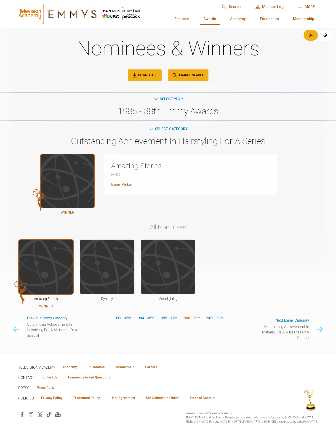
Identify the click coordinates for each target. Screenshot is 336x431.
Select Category (171, 129)
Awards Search (191, 75)
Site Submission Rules (162, 398)
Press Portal (46, 387)
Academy (238, 19)
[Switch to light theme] (311, 35)
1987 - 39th (214, 318)
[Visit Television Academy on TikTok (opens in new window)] (49, 414)
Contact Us (49, 377)
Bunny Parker (121, 184)
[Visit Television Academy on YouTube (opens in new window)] (58, 414)
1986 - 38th (191, 318)
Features (181, 19)
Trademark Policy (86, 398)
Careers (151, 367)
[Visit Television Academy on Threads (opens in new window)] (40, 414)
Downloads (147, 75)
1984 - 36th (145, 318)
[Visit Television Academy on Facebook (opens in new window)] (22, 414)
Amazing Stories (136, 165)
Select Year (171, 99)
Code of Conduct (202, 398)
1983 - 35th (122, 318)
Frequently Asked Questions (89, 377)
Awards (209, 19)
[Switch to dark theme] (325, 35)
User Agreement (123, 398)
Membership (303, 19)
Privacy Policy (51, 398)
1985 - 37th (168, 318)
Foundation (269, 19)
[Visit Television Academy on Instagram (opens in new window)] (31, 414)
